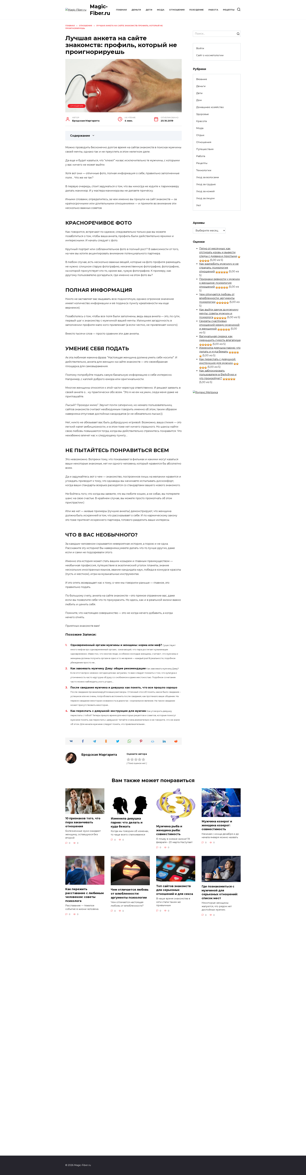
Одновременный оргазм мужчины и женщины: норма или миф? (116, 645)
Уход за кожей (205, 191)
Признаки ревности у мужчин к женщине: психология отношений (219, 283)
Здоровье (202, 114)
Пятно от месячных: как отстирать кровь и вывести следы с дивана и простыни (218, 252)
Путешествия (204, 149)
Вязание (201, 79)
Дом (199, 100)
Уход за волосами (207, 177)
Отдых (200, 135)
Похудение (196, 10)
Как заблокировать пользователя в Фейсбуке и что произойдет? (218, 374)
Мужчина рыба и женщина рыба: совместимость (169, 830)
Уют (198, 205)
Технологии (203, 170)
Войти (200, 48)
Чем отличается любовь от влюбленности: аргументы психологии (217, 298)
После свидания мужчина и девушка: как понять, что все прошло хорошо (123, 687)
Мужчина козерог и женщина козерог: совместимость (217, 825)
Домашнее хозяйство (210, 107)
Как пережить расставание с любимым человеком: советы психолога (84, 895)
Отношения (177, 10)
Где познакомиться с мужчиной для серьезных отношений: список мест (220, 892)
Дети (149, 10)
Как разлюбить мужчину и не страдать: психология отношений (219, 267)
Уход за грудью (206, 184)
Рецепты (228, 10)
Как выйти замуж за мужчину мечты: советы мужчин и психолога (218, 313)
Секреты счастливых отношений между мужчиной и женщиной (219, 325)
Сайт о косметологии (210, 55)
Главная (121, 10)
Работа (213, 10)
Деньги (136, 10)
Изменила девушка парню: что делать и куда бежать (126, 822)
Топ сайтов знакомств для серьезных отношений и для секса (174, 889)
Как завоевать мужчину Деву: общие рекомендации (108, 668)
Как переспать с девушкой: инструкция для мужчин (108, 710)
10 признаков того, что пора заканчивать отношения (82, 822)
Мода (160, 10)
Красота (201, 121)
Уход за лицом (205, 198)
